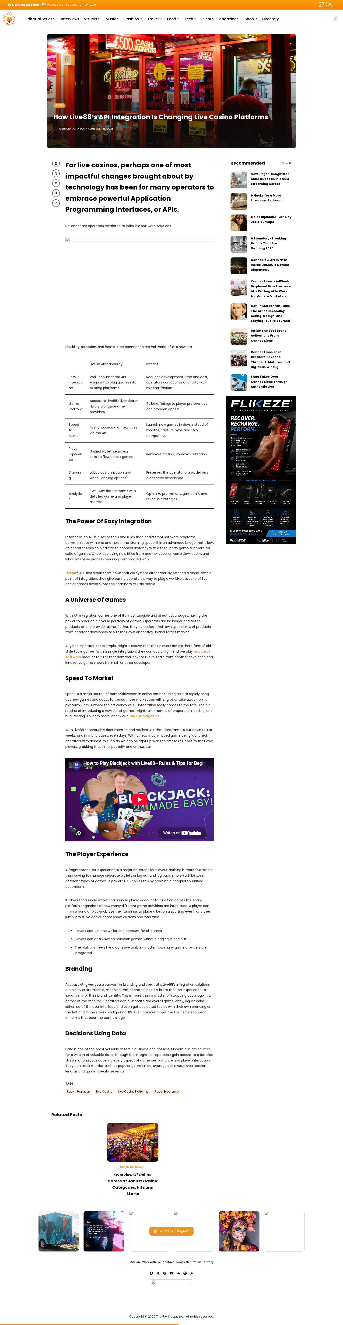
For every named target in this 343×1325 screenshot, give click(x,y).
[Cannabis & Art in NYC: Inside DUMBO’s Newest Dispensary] (239, 265)
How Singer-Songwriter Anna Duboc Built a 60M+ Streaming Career (271, 179)
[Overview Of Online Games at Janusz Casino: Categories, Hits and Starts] (132, 1142)
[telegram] (56, 193)
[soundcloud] (178, 1273)
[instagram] (164, 1273)
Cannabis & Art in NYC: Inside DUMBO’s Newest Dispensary (270, 265)
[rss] (191, 1273)
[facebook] (56, 163)
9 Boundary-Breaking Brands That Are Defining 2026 (268, 243)
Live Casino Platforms (133, 1091)
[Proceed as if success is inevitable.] (44, 4)
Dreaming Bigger (132, 1167)
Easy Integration (78, 1091)
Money (59, 105)
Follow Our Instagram (174, 1231)
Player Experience (166, 1091)
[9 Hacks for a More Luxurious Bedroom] (239, 201)
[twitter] (56, 173)
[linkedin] (56, 203)
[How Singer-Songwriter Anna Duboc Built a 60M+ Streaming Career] (239, 180)
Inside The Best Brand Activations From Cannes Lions (269, 336)
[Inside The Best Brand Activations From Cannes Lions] (239, 336)
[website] (185, 1273)
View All (287, 163)
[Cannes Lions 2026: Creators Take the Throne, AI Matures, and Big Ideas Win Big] (239, 358)
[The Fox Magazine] (9, 19)
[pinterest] (56, 183)
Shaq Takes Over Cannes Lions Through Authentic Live (269, 382)
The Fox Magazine (144, 716)
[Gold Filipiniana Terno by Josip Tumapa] (239, 222)
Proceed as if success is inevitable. (71, 5)
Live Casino (104, 1091)
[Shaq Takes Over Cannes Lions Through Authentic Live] (239, 382)
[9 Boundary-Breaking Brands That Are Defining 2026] (239, 244)
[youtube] (171, 1273)
